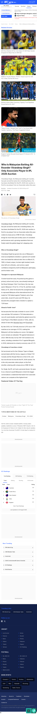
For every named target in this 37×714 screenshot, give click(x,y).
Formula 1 (5, 679)
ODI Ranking (18, 476)
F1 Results (19, 426)
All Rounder (30, 480)
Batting (13, 480)
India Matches (6, 13)
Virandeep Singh (6, 224)
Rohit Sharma (8, 569)
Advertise (3, 696)
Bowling (21, 480)
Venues (5, 647)
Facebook (6, 428)
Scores (17, 6)
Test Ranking (7, 476)
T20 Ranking (30, 476)
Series (21, 633)
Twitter (20, 428)
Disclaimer (26, 696)
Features (22, 641)
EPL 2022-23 (23, 656)
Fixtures (5, 636)
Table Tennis (16, 687)
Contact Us (4, 702)
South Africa (12, 491)
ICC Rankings (8, 565)
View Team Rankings (18, 506)
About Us (11, 696)
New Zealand (12, 495)
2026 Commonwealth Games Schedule (15, 560)
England (11, 502)
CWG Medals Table (10, 551)
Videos (4, 641)
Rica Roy (3, 188)
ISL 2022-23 (6, 656)
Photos (22, 638)
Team (5, 480)
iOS (2, 432)
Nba (10, 683)
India (10, 498)
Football (16, 423)
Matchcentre (6, 670)
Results (22, 636)
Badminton (30, 679)
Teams (4, 644)
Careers (23, 699)
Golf (4, 683)
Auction (23, 6)
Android (31, 430)
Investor (3, 699)
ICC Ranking (23, 647)
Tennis (14, 679)
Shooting (25, 683)
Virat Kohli (29, 322)
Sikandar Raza (18, 322)
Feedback (18, 696)
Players (22, 644)
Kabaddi (16, 683)
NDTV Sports (27, 426)
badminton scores (11, 426)
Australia (11, 488)
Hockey (21, 679)
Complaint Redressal (13, 699)
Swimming (6, 687)
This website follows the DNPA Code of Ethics (13, 705)
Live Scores (6, 633)
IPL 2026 (6, 6)
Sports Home (4, 24)
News (29, 6)
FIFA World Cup (9, 547)
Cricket (4, 416)
